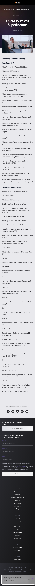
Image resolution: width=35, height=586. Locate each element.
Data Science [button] (17, 526)
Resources (7, 9)
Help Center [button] (17, 559)
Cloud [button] (17, 529)
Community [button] (17, 503)
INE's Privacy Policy (21, 466)
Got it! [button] (28, 579)
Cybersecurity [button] (18, 524)
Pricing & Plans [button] (17, 547)
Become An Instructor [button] (17, 497)
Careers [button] (17, 494)
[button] (8, 411)
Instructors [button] (17, 538)
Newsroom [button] (17, 506)
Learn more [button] (11, 580)
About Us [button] (17, 489)
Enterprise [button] (17, 550)
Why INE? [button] (17, 518)
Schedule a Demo (17, 428)
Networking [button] (17, 521)
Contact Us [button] (17, 492)
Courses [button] (17, 535)
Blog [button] (17, 509)
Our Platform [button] (17, 500)
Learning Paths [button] (17, 532)
